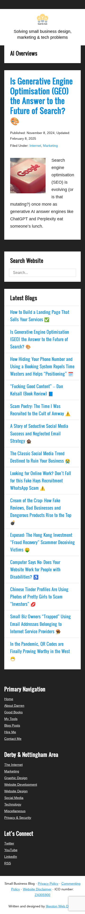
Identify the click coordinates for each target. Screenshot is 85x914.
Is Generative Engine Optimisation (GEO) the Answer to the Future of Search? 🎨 (41, 100)
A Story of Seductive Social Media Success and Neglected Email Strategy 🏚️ (39, 433)
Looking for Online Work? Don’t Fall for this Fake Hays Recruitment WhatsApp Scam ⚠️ (40, 480)
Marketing (50, 145)
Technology (12, 804)
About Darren (14, 705)
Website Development (20, 784)
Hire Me (10, 732)
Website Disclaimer (37, 889)
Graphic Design (15, 778)
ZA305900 (42, 895)
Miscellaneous (15, 811)
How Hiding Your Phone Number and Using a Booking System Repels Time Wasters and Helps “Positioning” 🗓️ (42, 366)
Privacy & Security (17, 817)
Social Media (13, 798)
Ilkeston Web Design (61, 906)
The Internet (13, 765)
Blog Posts (12, 725)
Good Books (13, 712)
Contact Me (12, 739)
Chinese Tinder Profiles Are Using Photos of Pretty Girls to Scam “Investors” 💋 (39, 596)
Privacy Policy (48, 883)
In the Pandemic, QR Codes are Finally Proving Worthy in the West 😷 (40, 651)
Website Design (16, 791)
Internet (35, 145)
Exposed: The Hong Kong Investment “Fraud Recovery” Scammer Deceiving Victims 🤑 (42, 542)
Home (8, 699)
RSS (7, 863)
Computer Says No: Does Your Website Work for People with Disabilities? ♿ (35, 569)
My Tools (10, 719)
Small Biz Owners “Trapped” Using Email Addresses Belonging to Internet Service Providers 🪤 (40, 623)
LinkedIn (10, 856)
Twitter (9, 843)
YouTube (10, 850)
